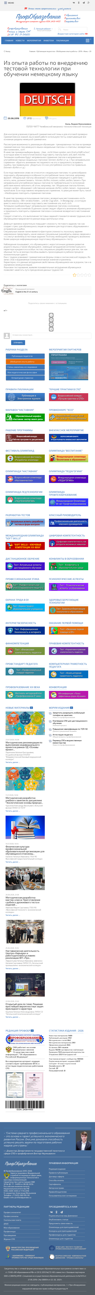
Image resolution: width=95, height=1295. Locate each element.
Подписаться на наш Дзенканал (63, 1212)
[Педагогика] (68, 479)
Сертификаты (55, 1181)
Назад (8, 51)
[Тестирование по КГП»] (68, 674)
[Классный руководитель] (68, 522)
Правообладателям (58, 1189)
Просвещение (10, 1232)
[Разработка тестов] (25, 522)
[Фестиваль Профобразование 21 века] (25, 694)
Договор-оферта (56, 1173)
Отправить (18, 343)
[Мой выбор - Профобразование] (25, 437)
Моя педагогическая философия (22, 372)
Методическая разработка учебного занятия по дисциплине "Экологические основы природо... (24, 800)
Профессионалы (11, 1213)
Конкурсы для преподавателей (63, 1228)
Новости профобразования (64, 717)
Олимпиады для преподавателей (64, 1224)
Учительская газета (12, 1217)
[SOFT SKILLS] (25, 545)
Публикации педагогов (22, 356)
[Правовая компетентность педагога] (68, 651)
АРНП (6, 1221)
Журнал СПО (9, 1236)
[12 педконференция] (68, 694)
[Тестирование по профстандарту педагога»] (25, 671)
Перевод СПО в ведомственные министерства (67, 741)
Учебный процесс (60, 725)
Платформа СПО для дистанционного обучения (70, 722)
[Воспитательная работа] (68, 437)
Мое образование (12, 1224)
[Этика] (25, 586)
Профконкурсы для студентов (62, 1232)
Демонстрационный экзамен (65, 731)
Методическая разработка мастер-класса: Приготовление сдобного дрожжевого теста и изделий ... (23, 901)
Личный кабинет (43, 29)
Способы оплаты (56, 1177)
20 (90, 51)
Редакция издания (57, 1166)
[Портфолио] (25, 651)
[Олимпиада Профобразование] (68, 502)
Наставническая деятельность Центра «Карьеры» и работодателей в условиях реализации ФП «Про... (22, 954)
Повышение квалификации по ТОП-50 (70, 729)
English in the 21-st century (27, 292)
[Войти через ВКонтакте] (51, 319)
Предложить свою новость (61, 1220)
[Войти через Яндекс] (51, 324)
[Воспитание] (68, 458)
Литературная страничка (22, 378)
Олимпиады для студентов (61, 1235)
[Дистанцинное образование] (68, 543)
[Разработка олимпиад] (25, 458)
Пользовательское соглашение (63, 1192)
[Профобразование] (25, 397)
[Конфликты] (68, 566)
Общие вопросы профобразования (67, 737)
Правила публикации (58, 1170)
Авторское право (56, 1185)
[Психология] (68, 586)
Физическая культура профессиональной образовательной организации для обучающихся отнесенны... (25, 850)
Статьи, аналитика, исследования (22, 367)
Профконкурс (10, 1228)
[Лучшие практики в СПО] (68, 397)
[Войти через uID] (51, 315)
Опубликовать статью (58, 1216)
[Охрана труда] (25, 607)
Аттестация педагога (63, 734)
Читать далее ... (13, 762)
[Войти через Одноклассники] (51, 329)
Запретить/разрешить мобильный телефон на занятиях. (69, 713)
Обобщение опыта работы (22, 361)
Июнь (86, 51)
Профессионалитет (12, 1209)
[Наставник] (25, 417)
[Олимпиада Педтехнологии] (25, 499)
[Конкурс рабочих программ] (68, 417)
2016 (80, 51)
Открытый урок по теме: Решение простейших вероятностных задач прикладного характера (24, 1006)
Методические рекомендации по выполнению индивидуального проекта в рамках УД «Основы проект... (24, 746)
